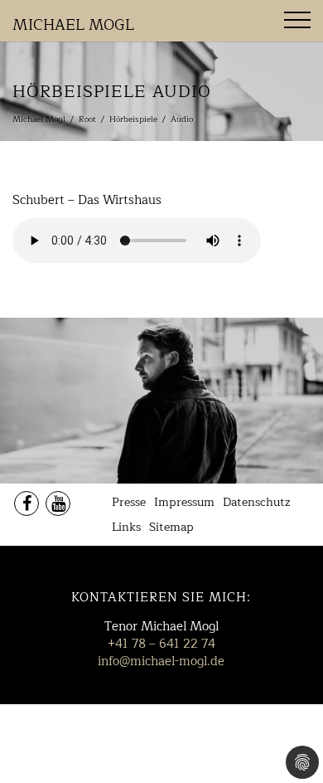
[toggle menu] (297, 20)
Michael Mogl (73, 24)
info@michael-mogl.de (161, 661)
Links (126, 527)
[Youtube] (58, 503)
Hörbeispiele (133, 119)
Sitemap (171, 527)
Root (87, 119)
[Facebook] (26, 503)
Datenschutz (257, 502)
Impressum (184, 502)
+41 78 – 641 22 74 (161, 644)
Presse (129, 502)
